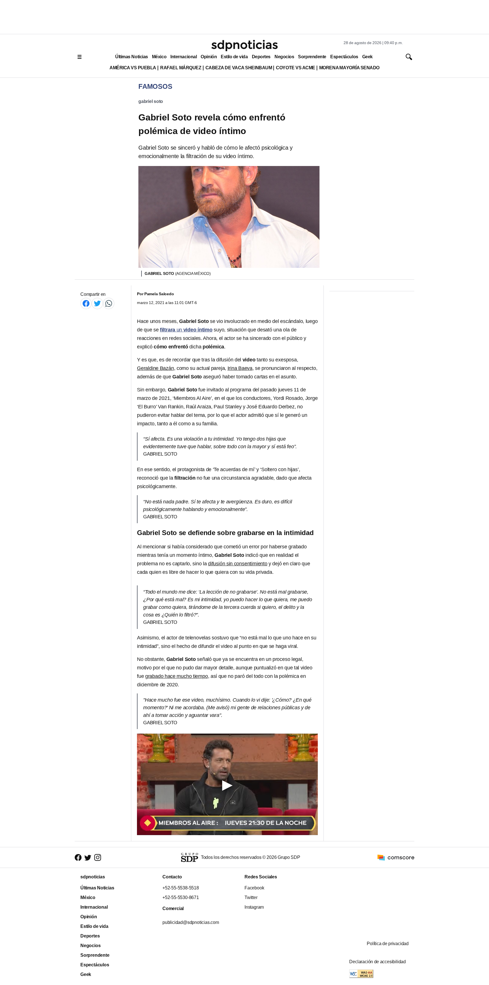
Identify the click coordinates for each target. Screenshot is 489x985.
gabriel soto (150, 101)
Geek (367, 56)
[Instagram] (97, 857)
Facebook (254, 887)
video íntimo (198, 330)
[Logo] (244, 45)
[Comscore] (396, 857)
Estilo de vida (234, 56)
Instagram (254, 907)
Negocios (284, 56)
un (171, 330)
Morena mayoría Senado (349, 67)
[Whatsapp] (108, 303)
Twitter (251, 897)
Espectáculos (344, 56)
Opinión (209, 56)
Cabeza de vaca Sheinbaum (238, 67)
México (159, 56)
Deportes (261, 56)
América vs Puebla (133, 67)
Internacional (183, 56)
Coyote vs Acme (295, 67)
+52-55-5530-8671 (180, 897)
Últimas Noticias (131, 56)
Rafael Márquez (180, 67)
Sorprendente (312, 56)
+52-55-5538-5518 (180, 887)
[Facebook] (86, 303)
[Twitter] (97, 303)
